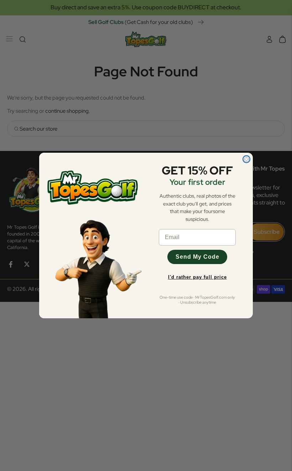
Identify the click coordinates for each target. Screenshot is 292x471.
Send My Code (197, 257)
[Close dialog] (246, 159)
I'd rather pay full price (197, 277)
